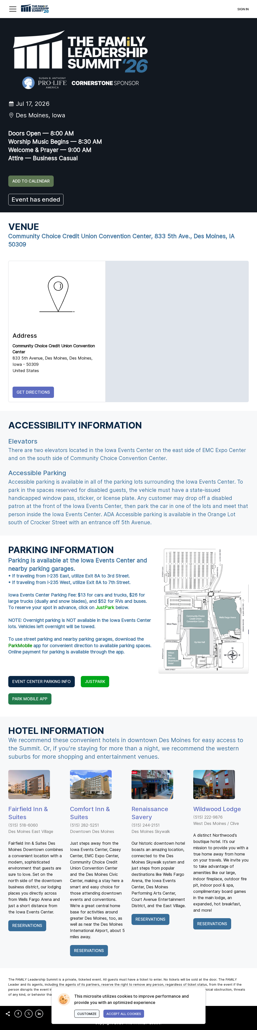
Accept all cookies (123, 1014)
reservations (150, 919)
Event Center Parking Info (41, 681)
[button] (12, 9)
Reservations (27, 925)
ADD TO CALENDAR (31, 181)
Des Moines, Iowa (40, 115)
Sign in (243, 9)
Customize (86, 1014)
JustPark (95, 681)
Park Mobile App (29, 698)
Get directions (33, 392)
